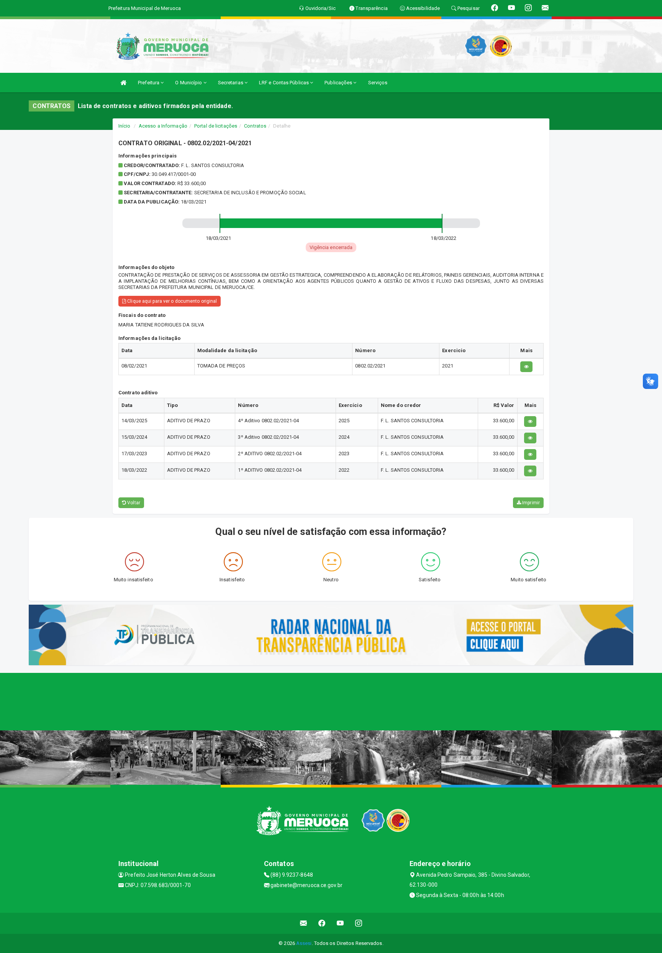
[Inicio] (123, 82)
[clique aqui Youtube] (340, 923)
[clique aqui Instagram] (358, 923)
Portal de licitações (215, 126)
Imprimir (530, 502)
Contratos (255, 126)
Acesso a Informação (163, 126)
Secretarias (231, 82)
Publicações (338, 82)
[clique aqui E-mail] (303, 923)
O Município (189, 82)
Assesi (304, 943)
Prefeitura (149, 82)
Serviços (378, 82)
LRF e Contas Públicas (284, 82)
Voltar (133, 502)
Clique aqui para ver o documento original (171, 301)
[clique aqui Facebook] (322, 923)
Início (124, 126)
